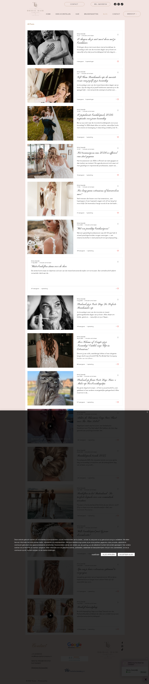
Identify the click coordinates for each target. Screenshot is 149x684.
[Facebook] (115, 4)
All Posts (30, 24)
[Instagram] (118, 4)
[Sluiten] (147, 412)
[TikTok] (122, 4)
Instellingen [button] (95, 554)
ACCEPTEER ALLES (126, 554)
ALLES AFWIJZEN (109, 554)
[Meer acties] (118, 34)
